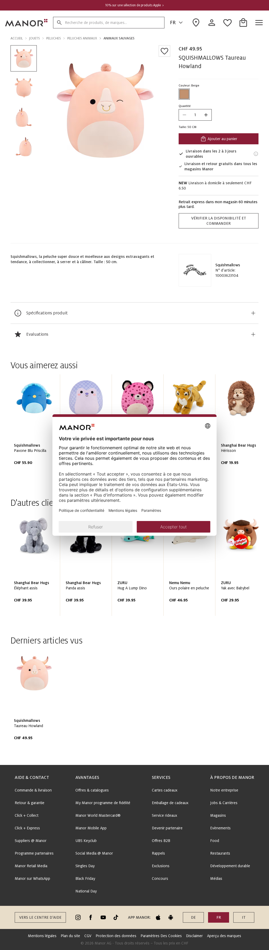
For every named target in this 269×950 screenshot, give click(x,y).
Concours (160, 878)
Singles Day (85, 866)
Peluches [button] (53, 38)
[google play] (170, 917)
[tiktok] (116, 917)
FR (173, 22)
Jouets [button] (34, 38)
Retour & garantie (29, 803)
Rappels (158, 853)
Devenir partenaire (167, 828)
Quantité (185, 106)
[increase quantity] (205, 114)
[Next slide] (239, 428)
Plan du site (70, 936)
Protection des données (116, 936)
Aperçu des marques (224, 936)
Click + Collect (26, 815)
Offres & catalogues (92, 790)
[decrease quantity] (184, 114)
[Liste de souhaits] (164, 51)
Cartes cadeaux (164, 790)
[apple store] (158, 917)
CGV (87, 936)
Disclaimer (194, 936)
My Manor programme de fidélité (102, 803)
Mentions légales (42, 936)
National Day (86, 891)
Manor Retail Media (31, 866)
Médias (216, 878)
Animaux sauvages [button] (119, 38)
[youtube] (103, 917)
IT (244, 917)
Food (214, 841)
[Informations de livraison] (255, 153)
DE (193, 917)
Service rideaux (164, 815)
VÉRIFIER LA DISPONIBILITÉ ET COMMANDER (218, 221)
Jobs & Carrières (223, 803)
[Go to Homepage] (26, 22)
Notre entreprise (224, 790)
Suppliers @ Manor (30, 841)
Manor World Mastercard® (98, 815)
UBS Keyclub (86, 841)
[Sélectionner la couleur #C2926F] (184, 94)
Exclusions (160, 866)
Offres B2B (161, 841)
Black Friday (85, 878)
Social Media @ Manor (94, 853)
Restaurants (220, 853)
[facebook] (90, 917)
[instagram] (78, 917)
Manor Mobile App (91, 828)
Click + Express (27, 828)
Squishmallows (227, 265)
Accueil (17, 38)
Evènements (220, 828)
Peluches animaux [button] (82, 38)
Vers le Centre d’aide (40, 917)
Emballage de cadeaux (170, 803)
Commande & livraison (33, 790)
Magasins (218, 815)
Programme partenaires (34, 853)
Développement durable (230, 866)
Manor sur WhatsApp (32, 878)
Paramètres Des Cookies (161, 936)
